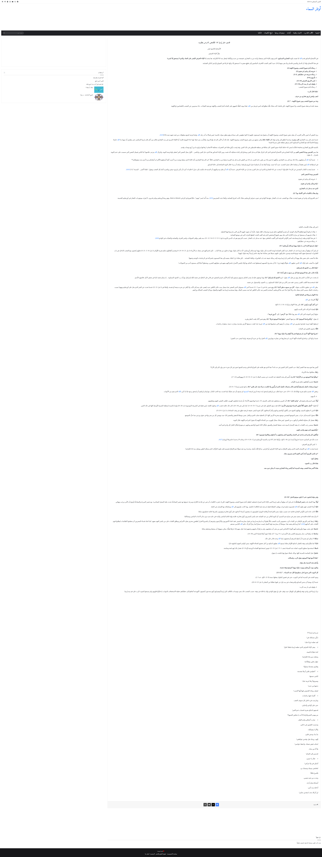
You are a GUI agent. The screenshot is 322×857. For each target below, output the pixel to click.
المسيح (246, 391)
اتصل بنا (147, 854)
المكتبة (260, 33)
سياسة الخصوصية (172, 854)
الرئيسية (318, 33)
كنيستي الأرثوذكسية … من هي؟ (86, 95)
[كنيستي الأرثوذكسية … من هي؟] (98, 97)
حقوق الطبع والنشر (161, 854)
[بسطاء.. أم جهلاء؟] (98, 90)
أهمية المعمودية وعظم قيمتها (98, 78)
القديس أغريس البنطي (99, 81)
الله (301, 58)
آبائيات (289, 33)
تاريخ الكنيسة (268, 33)
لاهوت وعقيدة (297, 33)
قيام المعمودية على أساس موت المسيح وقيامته (94, 84)
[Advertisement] (107, 17)
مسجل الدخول (308, 843)
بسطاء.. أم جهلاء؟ (89, 88)
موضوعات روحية (280, 33)
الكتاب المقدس (309, 33)
